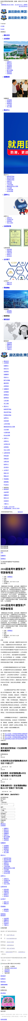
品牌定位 (9, 218)
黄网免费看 (4, 1019)
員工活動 (9, 106)
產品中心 (7, 110)
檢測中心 (9, 254)
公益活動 (9, 105)
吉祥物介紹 (10, 219)
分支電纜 (9, 188)
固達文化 (9, 63)
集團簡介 (9, 62)
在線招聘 (9, 342)
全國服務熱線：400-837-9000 (11, 508)
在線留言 (9, 347)
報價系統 (3, 914)
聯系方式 (9, 346)
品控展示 (9, 256)
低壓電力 (9, 181)
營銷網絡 (7, 287)
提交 (2, 822)
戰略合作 (9, 284)
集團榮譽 (9, 67)
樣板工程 (9, 282)
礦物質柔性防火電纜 (12, 186)
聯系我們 (7, 319)
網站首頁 (7, 35)
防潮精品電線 (10, 179)
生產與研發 (7, 226)
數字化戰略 (10, 70)
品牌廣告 (9, 221)
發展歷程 (9, 65)
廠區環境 (9, 71)
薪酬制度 (9, 344)
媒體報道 (9, 103)
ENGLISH (11, 506)
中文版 (2, 26)
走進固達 (7, 38)
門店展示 (9, 312)
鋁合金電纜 (10, 191)
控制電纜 (9, 183)
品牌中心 (7, 194)
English (2, 29)
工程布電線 (10, 184)
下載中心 (9, 349)
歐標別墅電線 (10, 176)
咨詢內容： (4, 802)
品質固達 (9, 73)
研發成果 (9, 249)
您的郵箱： (4, 813)
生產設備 (9, 252)
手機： (3, 810)
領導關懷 (9, 100)
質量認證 (9, 251)
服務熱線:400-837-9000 (7, 4)
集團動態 (7, 77)
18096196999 (13, 968)
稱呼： (2, 807)
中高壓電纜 (10, 189)
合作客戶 (7, 259)
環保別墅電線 (10, 178)
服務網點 (9, 311)
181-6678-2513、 (19, 4)
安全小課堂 (10, 222)
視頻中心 (9, 68)
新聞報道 (9, 101)
